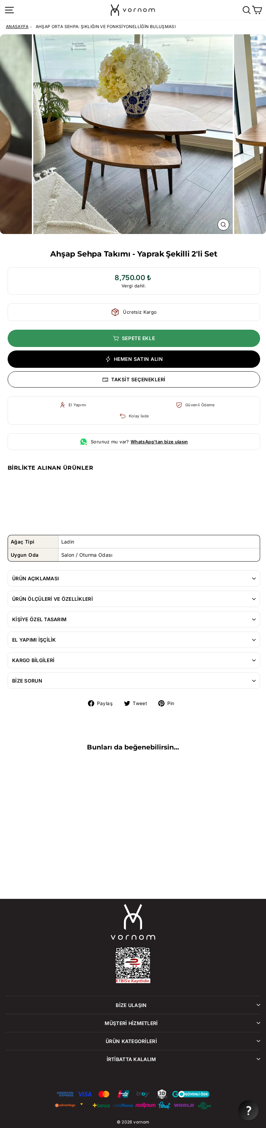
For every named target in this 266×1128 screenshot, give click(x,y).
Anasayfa (17, 26)
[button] (248, 1110)
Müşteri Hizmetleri (131, 1023)
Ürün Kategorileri (131, 1041)
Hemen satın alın (138, 359)
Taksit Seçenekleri (138, 379)
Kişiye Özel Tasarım (39, 619)
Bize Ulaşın (131, 1005)
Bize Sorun (27, 681)
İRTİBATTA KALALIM (131, 1059)
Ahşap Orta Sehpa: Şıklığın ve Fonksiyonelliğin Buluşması (106, 26)
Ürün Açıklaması (35, 578)
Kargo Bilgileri (33, 660)
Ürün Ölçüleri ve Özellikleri (52, 599)
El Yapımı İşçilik (34, 640)
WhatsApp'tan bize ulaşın (159, 441)
